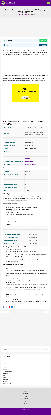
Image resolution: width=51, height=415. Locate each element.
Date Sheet (5, 367)
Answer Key (5, 363)
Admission (5, 359)
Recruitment (18, 14)
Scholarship (5, 379)
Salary (4, 377)
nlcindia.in (27, 158)
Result (4, 375)
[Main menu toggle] (48, 3)
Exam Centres (6, 369)
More (25, 403)
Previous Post (5, 312)
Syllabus (5, 381)
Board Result (6, 365)
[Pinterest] (9, 307)
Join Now (44, 40)
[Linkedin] (12, 307)
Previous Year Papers (7, 371)
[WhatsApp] (14, 307)
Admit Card (5, 361)
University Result (7, 383)
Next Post (46, 312)
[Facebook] (3, 307)
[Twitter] (6, 307)
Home (25, 391)
